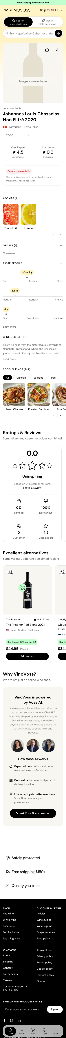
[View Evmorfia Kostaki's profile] (17, 745)
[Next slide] (60, 234)
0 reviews (48, 156)
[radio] (18, 22)
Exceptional (18, 156)
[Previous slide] (53, 234)
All (7, 377)
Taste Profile (12, 263)
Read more (9, 359)
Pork (53, 377)
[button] (33, 34)
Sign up (54, 1009)
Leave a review (32, 487)
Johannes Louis (12, 108)
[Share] (47, 49)
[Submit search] (58, 33)
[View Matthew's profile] (33, 745)
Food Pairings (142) (16, 369)
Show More (9, 326)
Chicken (21, 377)
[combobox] (18, 135)
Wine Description (15, 337)
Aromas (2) (10, 198)
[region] (33, 377)
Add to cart (27, 656)
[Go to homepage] (16, 10)
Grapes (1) (10, 245)
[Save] (56, 49)
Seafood (38, 377)
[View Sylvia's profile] (48, 745)
